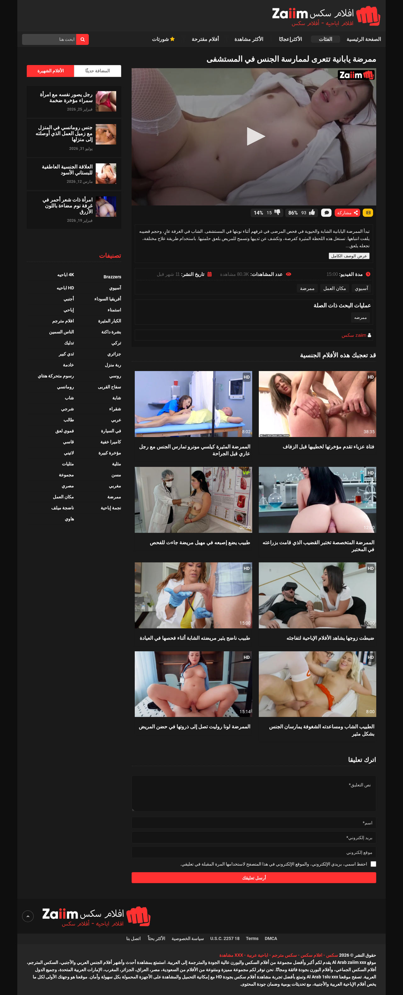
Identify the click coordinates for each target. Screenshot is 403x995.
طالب (69, 419)
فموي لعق (64, 430)
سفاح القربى (109, 386)
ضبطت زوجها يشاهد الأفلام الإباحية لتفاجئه (330, 637)
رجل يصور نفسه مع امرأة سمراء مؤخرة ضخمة (66, 97)
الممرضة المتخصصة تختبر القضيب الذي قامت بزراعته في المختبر (318, 545)
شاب (69, 397)
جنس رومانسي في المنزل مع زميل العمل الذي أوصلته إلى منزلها (64, 133)
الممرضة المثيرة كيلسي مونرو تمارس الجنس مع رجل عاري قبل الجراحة (194, 449)
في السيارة (111, 430)
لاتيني (69, 452)
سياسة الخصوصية (188, 938)
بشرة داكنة (111, 331)
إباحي (69, 309)
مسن (116, 474)
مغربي (115, 485)
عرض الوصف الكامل (349, 256)
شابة (116, 397)
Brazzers (112, 276)
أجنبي (69, 298)
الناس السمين (61, 331)
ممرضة (307, 288)
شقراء (115, 408)
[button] (254, 136)
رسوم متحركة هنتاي (56, 375)
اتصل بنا (134, 938)
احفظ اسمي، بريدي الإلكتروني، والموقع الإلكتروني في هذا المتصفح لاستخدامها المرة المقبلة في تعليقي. (273, 864)
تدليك (69, 342)
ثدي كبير (66, 353)
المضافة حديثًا (97, 70)
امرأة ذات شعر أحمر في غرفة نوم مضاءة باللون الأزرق (68, 205)
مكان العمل (334, 288)
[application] (254, 136)
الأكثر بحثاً (156, 938)
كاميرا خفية (110, 441)
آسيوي (361, 288)
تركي (116, 342)
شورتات (161, 39)
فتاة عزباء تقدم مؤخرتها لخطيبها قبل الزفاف (328, 446)
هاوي (69, 518)
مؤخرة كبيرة (110, 452)
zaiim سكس (354, 335)
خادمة (68, 364)
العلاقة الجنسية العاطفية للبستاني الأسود (67, 169)
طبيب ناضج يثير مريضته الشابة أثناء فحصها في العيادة (195, 637)
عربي (116, 419)
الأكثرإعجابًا (291, 39)
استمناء (114, 309)
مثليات (68, 463)
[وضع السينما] (368, 213)
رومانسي (65, 386)
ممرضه (360, 317)
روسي (115, 375)
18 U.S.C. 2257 (225, 938)
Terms (252, 938)
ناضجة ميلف (62, 507)
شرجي (67, 408)
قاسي (68, 441)
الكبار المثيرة (109, 320)
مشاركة (345, 212)
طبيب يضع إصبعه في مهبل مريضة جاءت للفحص (200, 542)
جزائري (114, 353)
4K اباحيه (65, 274)
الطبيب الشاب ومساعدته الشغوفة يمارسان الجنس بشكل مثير (321, 729)
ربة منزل (113, 364)
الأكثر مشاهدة (249, 39)
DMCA (271, 938)
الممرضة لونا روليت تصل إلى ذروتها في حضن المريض (194, 726)
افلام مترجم (63, 320)
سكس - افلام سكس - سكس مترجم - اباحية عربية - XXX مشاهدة (278, 955)
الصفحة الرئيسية (364, 39)
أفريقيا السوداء (107, 298)
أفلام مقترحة (205, 39)
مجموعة (66, 474)
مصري (68, 485)
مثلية (116, 463)
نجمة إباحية (111, 507)
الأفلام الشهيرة (50, 70)
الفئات (325, 39)
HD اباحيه (65, 287)
